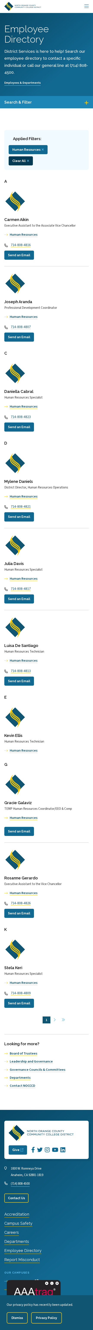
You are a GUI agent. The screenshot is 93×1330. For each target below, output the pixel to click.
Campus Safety (18, 1223)
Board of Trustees (23, 1053)
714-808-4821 (21, 506)
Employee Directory (23, 1250)
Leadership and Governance (31, 1061)
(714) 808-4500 (20, 1183)
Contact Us (16, 1198)
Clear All (19, 161)
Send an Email (19, 255)
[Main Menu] (86, 6)
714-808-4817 (21, 588)
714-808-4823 (21, 417)
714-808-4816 (21, 245)
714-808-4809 (21, 993)
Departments (20, 1077)
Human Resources (26, 149)
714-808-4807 (21, 327)
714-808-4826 (21, 903)
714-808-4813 (21, 671)
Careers (11, 1232)
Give (15, 1150)
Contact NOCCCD (22, 1085)
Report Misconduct (22, 1259)
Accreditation (16, 1214)
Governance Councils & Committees (37, 1069)
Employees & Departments (22, 83)
